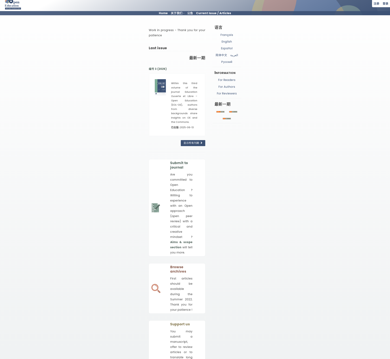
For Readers (227, 80)
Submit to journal (179, 165)
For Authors (226, 87)
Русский (226, 62)
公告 (190, 13)
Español (227, 48)
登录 (385, 4)
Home (163, 13)
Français (226, 35)
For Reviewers (227, 93)
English (227, 42)
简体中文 (221, 55)
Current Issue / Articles (213, 13)
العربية (234, 55)
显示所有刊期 (192, 143)
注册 (376, 4)
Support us (180, 324)
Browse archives (178, 269)
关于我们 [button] (177, 13)
